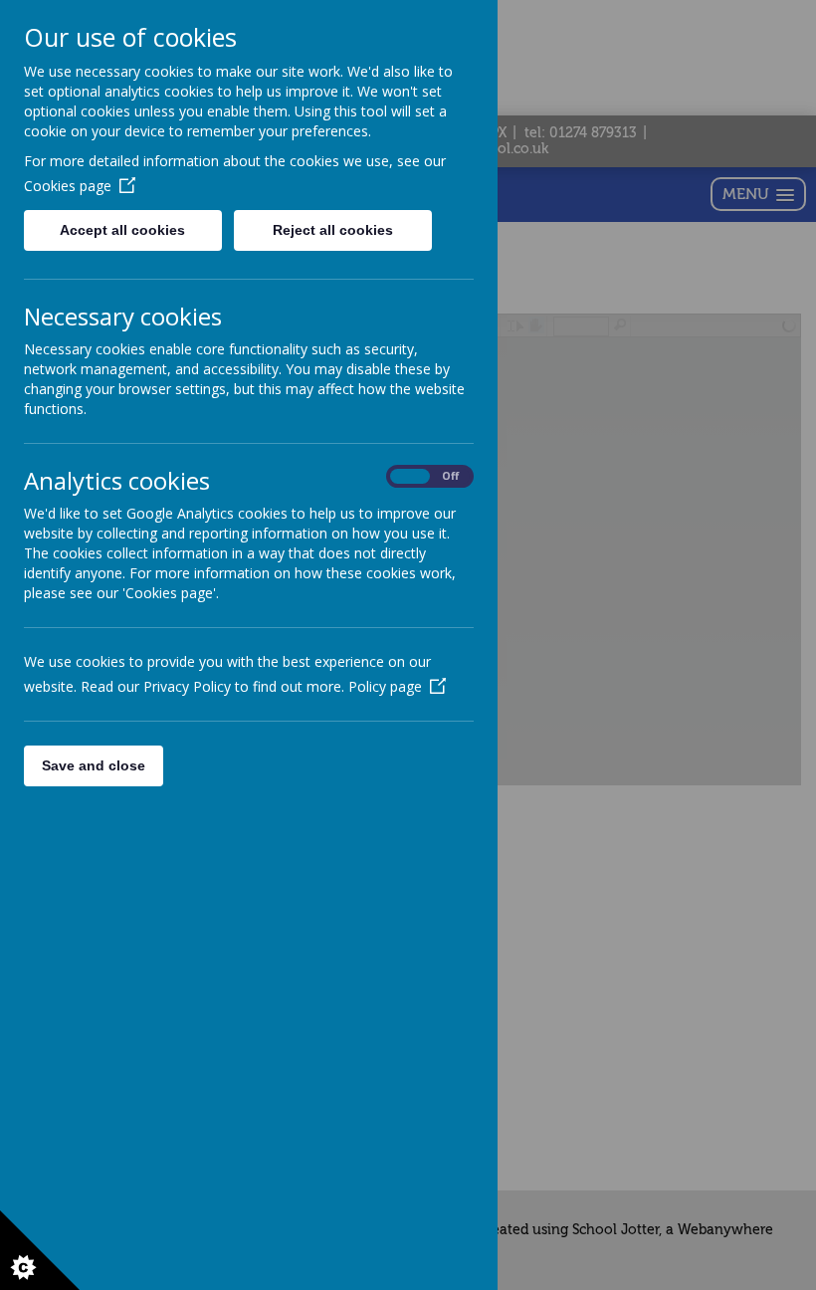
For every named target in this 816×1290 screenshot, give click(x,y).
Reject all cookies (333, 230)
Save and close (93, 765)
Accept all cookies (122, 230)
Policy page (385, 686)
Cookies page (67, 185)
